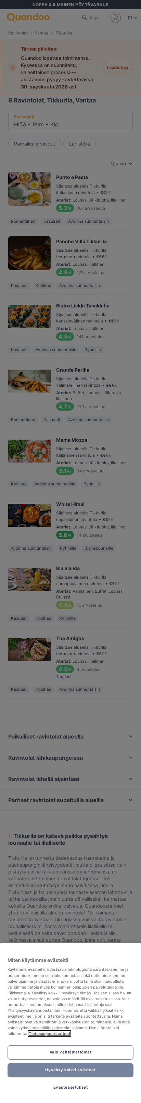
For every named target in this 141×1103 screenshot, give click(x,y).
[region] (70, 1023)
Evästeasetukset (70, 1087)
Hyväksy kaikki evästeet (70, 1069)
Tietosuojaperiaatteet (49, 1033)
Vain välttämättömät (71, 1052)
